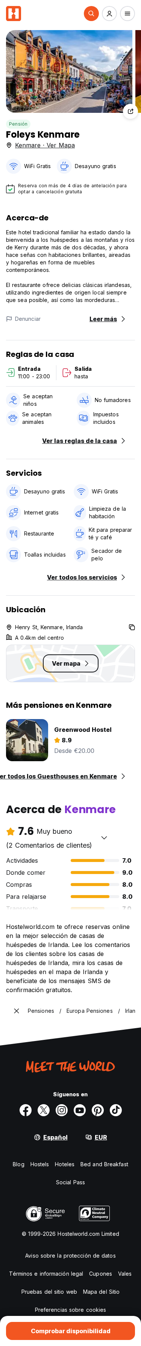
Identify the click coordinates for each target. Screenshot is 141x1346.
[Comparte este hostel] (130, 111)
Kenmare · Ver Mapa (45, 145)
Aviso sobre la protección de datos (70, 1255)
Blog (18, 1164)
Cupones (100, 1273)
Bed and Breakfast (104, 1164)
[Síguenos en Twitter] (44, 1110)
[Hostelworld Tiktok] (116, 1110)
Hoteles (64, 1164)
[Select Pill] (91, 13)
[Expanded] (17, 1011)
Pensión (18, 124)
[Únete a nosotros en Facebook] (26, 1110)
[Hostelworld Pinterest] (98, 1110)
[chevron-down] (104, 838)
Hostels (39, 1164)
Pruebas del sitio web (49, 1291)
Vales (125, 1273)
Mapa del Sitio (101, 1291)
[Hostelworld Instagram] (62, 1110)
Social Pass (70, 1182)
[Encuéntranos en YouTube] (80, 1110)
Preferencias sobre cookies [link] (70, 1310)
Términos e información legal (46, 1273)
